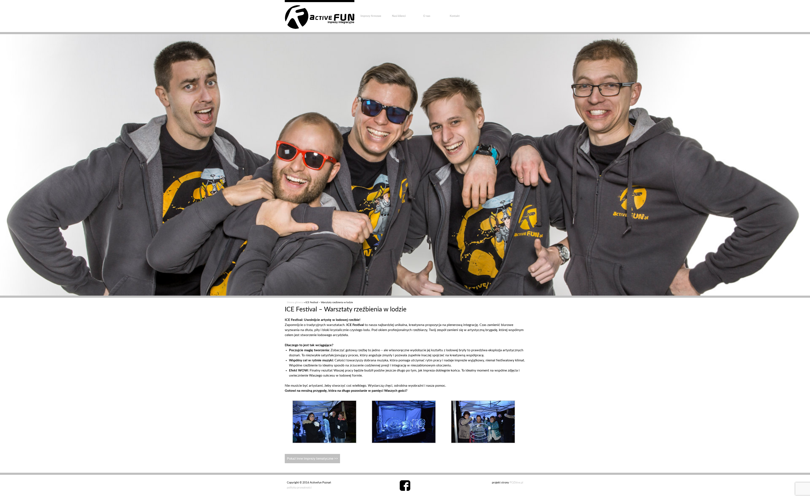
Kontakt (455, 16)
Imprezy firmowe (370, 16)
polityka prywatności (299, 487)
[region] (405, 165)
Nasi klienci (399, 16)
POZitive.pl (516, 482)
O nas (426, 16)
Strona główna (295, 302)
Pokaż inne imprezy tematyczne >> (312, 458)
